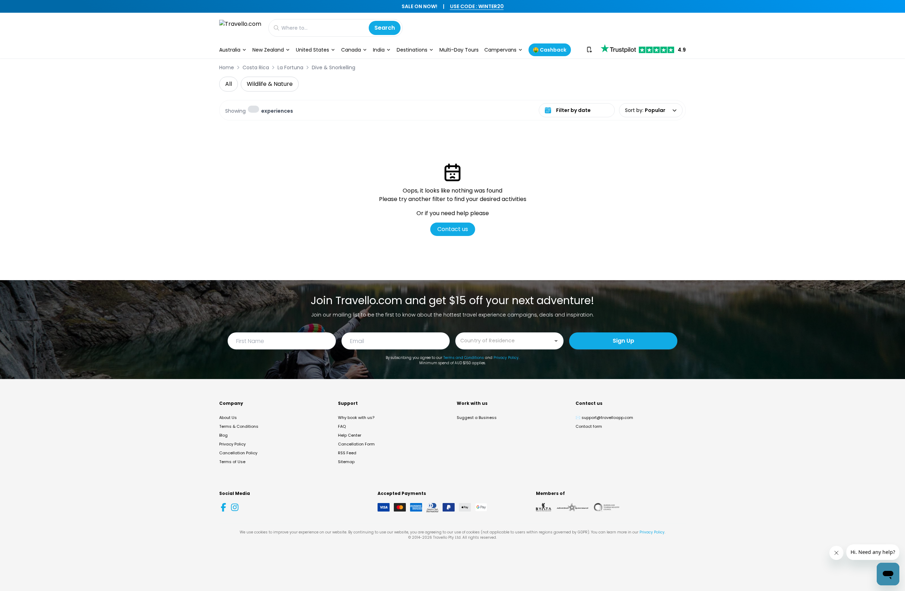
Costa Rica (256, 67)
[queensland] (606, 507)
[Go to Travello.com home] (240, 28)
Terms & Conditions (238, 426)
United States (312, 49)
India (379, 49)
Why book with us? (356, 417)
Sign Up (623, 341)
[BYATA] (543, 507)
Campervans (500, 49)
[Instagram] (234, 507)
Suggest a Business (477, 417)
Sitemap (346, 462)
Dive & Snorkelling (333, 67)
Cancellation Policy (238, 453)
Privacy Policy (506, 357)
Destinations (412, 49)
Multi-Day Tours (459, 49)
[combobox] (504, 340)
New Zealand (268, 49)
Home (226, 67)
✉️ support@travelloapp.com (604, 417)
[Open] (556, 341)
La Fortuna (290, 67)
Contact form (589, 426)
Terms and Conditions (463, 357)
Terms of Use (232, 462)
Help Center (349, 435)
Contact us (452, 229)
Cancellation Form (356, 444)
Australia (229, 49)
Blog (223, 435)
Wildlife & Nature (270, 84)
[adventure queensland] (572, 507)
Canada (351, 49)
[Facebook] (223, 507)
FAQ (342, 426)
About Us (228, 417)
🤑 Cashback (549, 49)
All (228, 84)
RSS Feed (347, 453)
